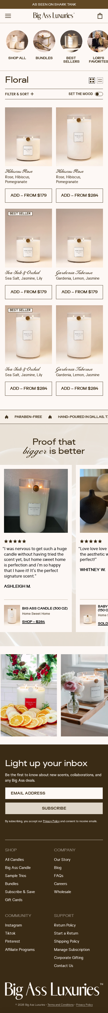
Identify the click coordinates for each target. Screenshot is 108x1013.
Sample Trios (15, 876)
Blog (58, 868)
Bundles (11, 884)
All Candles (14, 860)
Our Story (62, 860)
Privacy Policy (84, 1005)
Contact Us (63, 966)
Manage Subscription (72, 950)
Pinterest (12, 941)
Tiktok (10, 933)
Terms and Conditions (60, 1005)
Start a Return (66, 933)
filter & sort (17, 94)
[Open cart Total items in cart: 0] (100, 16)
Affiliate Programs (20, 950)
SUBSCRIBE (54, 808)
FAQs (58, 876)
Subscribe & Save (20, 892)
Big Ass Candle (18, 868)
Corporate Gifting (68, 958)
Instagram (13, 925)
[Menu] (8, 16)
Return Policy (65, 925)
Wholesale (62, 892)
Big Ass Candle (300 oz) (45, 608)
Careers (60, 884)
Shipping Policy (66, 941)
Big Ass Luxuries (35, 1005)
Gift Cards (13, 900)
